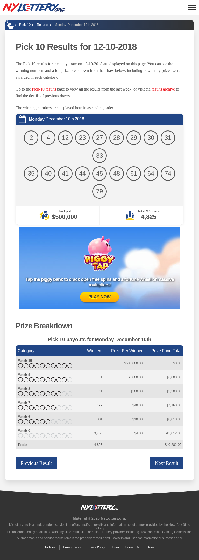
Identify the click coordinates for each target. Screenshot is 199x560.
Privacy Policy (72, 547)
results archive (163, 89)
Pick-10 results (44, 89)
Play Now (99, 297)
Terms (115, 547)
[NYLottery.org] (33, 7)
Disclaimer (50, 547)
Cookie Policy (96, 547)
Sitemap (150, 547)
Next (166, 463)
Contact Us (132, 547)
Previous (36, 463)
